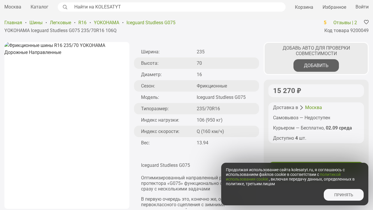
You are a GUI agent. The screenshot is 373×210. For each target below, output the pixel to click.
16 (199, 74)
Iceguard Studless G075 (150, 22)
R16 (82, 22)
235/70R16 (208, 108)
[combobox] (178, 7)
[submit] (64, 7)
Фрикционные (212, 86)
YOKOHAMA (106, 22)
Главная (13, 22)
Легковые (60, 22)
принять (343, 194)
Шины (36, 22)
